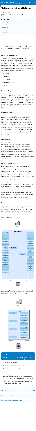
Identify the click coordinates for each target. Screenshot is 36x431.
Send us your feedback (7, 396)
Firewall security (5, 27)
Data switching (5, 24)
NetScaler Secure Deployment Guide (11, 400)
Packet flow (4, 35)
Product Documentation (19, 2)
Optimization (4, 29)
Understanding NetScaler (7, 22)
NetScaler (6, 6)
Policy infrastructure (6, 32)
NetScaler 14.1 (14, 6)
